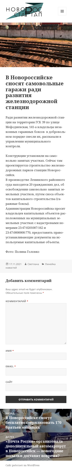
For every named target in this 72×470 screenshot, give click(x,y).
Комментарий (17, 301)
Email (11, 366)
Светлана (33, 264)
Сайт (9, 382)
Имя (10, 350)
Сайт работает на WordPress (22, 465)
